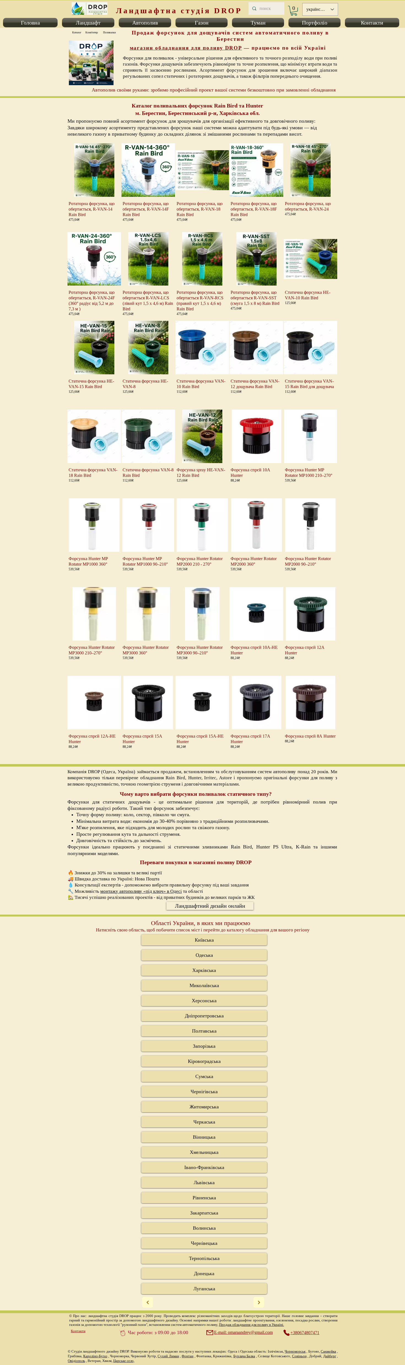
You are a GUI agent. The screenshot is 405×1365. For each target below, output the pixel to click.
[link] (294, 11)
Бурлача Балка (244, 1356)
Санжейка (328, 1351)
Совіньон (299, 1356)
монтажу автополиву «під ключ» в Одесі (141, 891)
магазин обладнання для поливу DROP (186, 48)
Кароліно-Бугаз (95, 1356)
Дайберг (329, 1356)
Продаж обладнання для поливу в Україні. (251, 1325)
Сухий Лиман (168, 1356)
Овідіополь (76, 1361)
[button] (31, 22)
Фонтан (187, 1356)
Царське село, (123, 1361)
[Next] (147, 1302)
